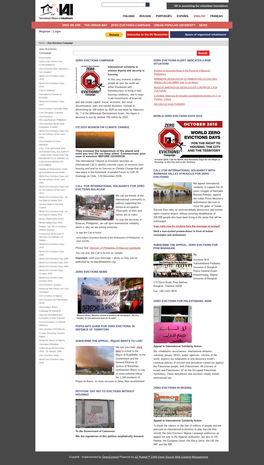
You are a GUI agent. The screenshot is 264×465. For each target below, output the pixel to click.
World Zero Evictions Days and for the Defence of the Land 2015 (53, 179)
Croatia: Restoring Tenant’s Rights (52, 335)
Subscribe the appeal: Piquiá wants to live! (109, 340)
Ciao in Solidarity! (47, 90)
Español (183, 16)
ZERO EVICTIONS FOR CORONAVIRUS (50, 63)
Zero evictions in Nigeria (50, 296)
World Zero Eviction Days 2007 (53, 262)
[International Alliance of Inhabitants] (56, 11)
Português (164, 16)
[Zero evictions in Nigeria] (172, 416)
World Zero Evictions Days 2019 (51, 77)
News (203, 25)
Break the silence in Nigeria (52, 340)
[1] (95, 374)
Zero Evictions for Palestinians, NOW (53, 301)
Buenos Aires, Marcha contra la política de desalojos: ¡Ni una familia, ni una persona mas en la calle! (108, 316)
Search (147, 5)
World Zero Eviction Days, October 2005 (51, 272)
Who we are (71, 25)
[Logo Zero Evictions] (90, 95)
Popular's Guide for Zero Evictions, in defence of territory (105, 328)
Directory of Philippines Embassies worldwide (115, 247)
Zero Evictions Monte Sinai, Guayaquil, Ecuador (52, 125)
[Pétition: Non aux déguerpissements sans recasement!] (95, 427)
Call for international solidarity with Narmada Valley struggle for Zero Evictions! (184, 173)
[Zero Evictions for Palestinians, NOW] (172, 342)
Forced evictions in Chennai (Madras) (52, 323)
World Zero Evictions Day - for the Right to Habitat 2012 (53, 213)
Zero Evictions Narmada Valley (53, 108)
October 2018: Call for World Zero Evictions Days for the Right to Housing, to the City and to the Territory (187, 160)
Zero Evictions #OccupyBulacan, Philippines (52, 118)
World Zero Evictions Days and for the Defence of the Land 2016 (53, 134)
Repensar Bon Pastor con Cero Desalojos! (54, 290)
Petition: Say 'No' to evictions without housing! (52, 228)
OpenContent (110, 456)
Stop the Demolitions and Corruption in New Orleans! (52, 316)
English (199, 16)
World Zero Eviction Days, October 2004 (51, 279)
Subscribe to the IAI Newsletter (147, 34)
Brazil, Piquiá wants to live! (51, 219)
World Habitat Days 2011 (50, 222)
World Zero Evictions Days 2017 (51, 103)
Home (57, 25)
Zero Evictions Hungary (50, 285)
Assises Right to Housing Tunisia (51, 206)
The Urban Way (95, 25)
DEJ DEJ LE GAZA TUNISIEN (169, 104)
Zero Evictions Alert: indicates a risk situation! (54, 70)
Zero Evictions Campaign (130, 25)
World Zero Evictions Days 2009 (51, 253)
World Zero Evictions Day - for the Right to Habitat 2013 (53, 199)
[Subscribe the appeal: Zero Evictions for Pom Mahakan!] (172, 276)
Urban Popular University (175, 25)
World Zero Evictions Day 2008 (53, 258)
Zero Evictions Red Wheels (52, 329)
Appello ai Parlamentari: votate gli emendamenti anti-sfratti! (53, 170)
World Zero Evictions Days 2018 (51, 85)
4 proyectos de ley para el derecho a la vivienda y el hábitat (51, 236)
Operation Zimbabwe (49, 344)
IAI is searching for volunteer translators (201, 5)
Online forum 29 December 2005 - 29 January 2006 (52, 350)
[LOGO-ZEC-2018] (188, 156)
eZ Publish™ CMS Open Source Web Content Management (171, 456)
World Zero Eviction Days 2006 (53, 266)
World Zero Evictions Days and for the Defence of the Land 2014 (53, 189)
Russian (145, 16)
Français (216, 16)
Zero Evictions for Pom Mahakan (50, 143)
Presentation (45, 58)
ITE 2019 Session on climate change (102, 127)
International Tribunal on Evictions (50, 96)
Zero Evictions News (49, 355)
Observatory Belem (48, 307)
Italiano (129, 16)
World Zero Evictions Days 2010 (51, 246)
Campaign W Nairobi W (50, 311)
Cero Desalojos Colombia (51, 113)
